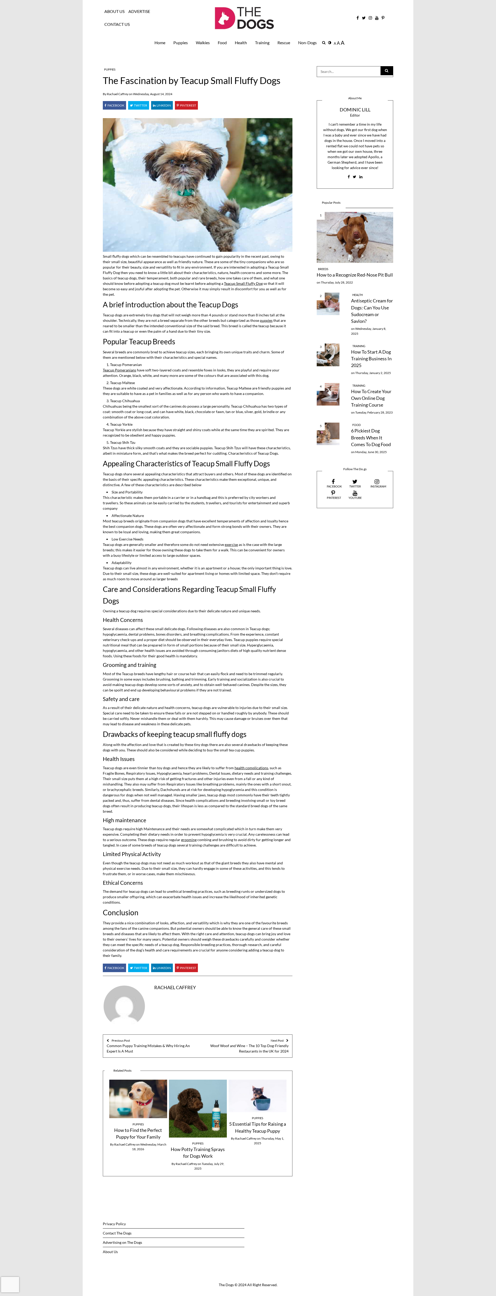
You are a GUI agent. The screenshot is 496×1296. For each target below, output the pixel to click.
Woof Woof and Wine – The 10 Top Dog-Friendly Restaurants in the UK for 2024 (249, 1046)
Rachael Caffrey (117, 94)
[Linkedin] (162, 105)
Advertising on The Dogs (122, 1242)
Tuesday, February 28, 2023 (374, 412)
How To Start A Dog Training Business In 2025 (371, 358)
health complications (251, 768)
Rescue (283, 42)
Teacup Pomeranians (119, 370)
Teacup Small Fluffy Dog (243, 283)
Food (222, 42)
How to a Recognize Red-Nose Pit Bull (355, 275)
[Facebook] (114, 105)
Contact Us (117, 24)
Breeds (323, 269)
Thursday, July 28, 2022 (337, 282)
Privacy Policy (114, 1224)
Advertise (139, 11)
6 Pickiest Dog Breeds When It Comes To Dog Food (371, 437)
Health (241, 42)
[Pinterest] (186, 105)
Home (159, 42)
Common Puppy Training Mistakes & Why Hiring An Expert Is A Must (148, 1046)
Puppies (180, 42)
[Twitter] (138, 105)
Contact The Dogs (117, 1233)
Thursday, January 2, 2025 (373, 373)
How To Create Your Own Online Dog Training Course (371, 398)
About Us (114, 11)
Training (262, 42)
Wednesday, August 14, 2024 (152, 94)
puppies (266, 320)
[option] (138, 1116)
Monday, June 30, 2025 (371, 452)
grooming (189, 839)
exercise (231, 544)
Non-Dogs (307, 42)
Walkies (203, 42)
